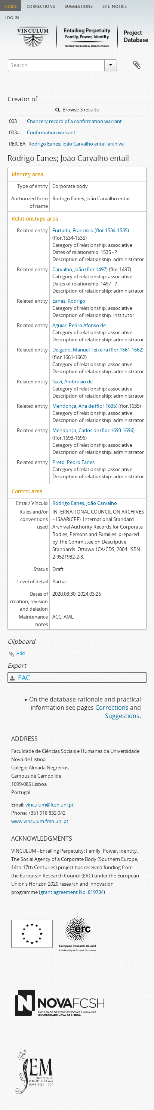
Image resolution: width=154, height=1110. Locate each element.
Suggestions (79, 6)
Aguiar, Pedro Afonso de (79, 325)
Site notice (114, 6)
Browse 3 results (80, 109)
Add (20, 653)
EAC (23, 677)
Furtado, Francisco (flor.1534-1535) (90, 230)
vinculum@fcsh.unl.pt (49, 804)
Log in (11, 17)
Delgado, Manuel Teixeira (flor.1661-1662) (98, 349)
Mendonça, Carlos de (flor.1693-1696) (93, 430)
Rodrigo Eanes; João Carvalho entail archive (76, 143)
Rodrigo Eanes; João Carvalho (84, 503)
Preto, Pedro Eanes (73, 462)
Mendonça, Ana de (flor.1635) (84, 406)
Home (10, 6)
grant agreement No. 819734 (72, 892)
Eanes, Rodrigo (68, 300)
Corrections (41, 6)
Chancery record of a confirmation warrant (74, 121)
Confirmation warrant (51, 132)
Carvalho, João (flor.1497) (80, 269)
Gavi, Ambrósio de (72, 381)
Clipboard (136, 65)
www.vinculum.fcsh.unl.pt (39, 821)
